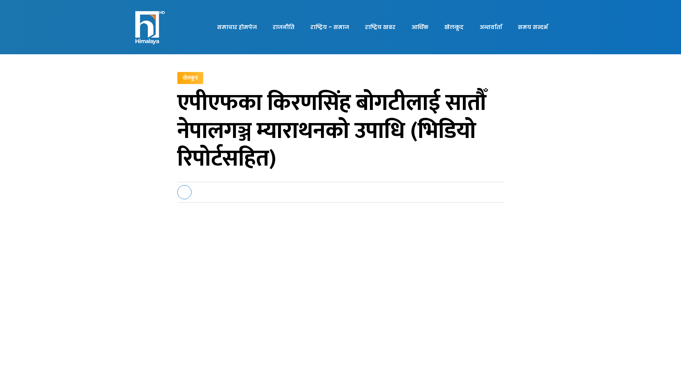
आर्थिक (419, 27)
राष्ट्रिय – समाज (329, 27)
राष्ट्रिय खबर (380, 27)
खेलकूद (454, 27)
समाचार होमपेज (237, 27)
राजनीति (283, 27)
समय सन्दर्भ (533, 27)
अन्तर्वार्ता (491, 27)
